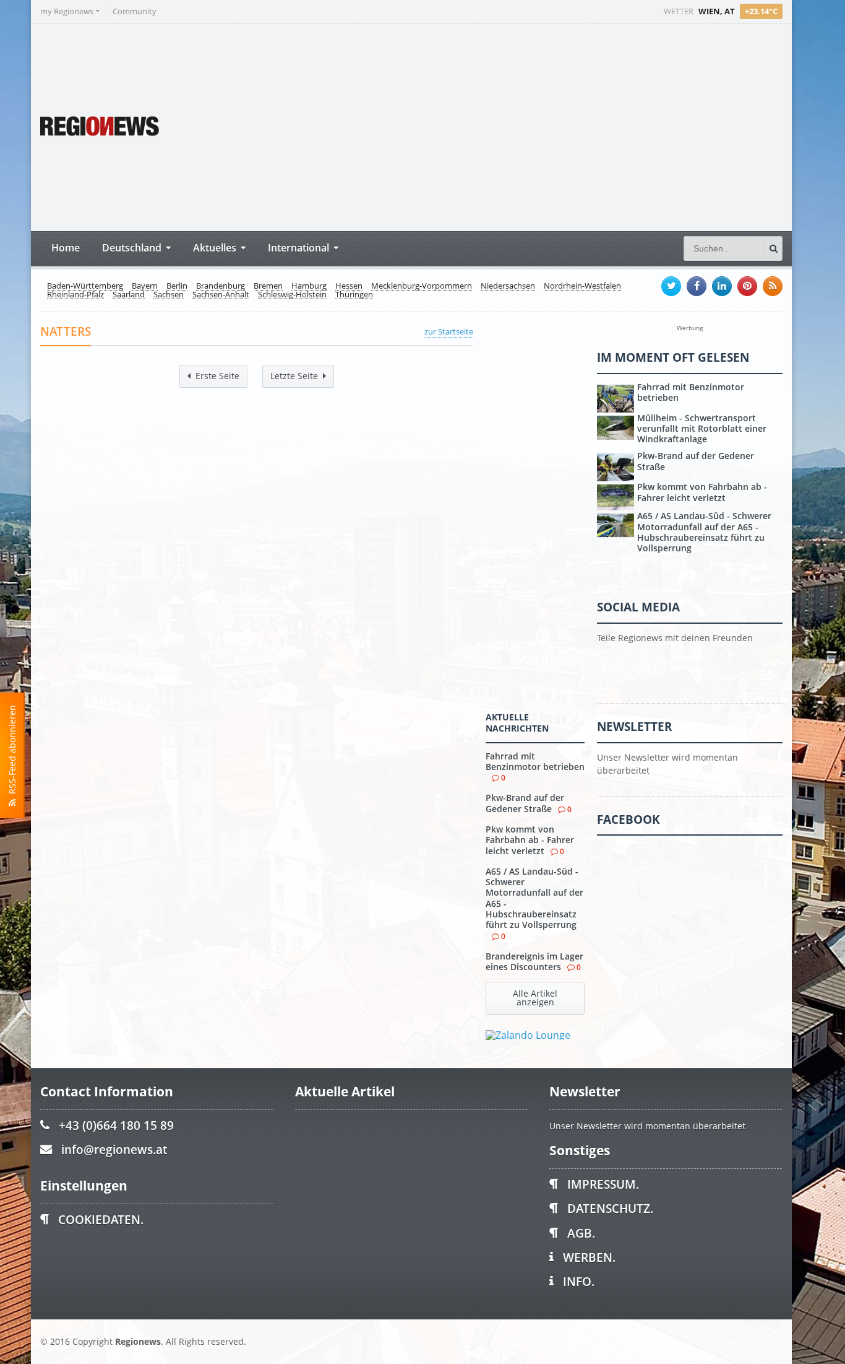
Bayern (145, 286)
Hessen (348, 286)
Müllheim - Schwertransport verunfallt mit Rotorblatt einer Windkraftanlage (701, 428)
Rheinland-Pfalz (75, 295)
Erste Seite (217, 376)
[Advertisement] (551, 125)
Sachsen (168, 295)
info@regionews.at (114, 1149)
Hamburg (309, 286)
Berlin (176, 286)
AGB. (581, 1233)
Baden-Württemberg (85, 286)
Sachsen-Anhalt (220, 295)
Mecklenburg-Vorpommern (421, 286)
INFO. (578, 1281)
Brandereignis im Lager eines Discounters (534, 961)
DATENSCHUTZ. (610, 1208)
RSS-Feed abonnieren (12, 752)
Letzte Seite (294, 376)
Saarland (129, 295)
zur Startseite (448, 331)
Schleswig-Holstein (292, 295)
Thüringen (354, 295)
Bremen (268, 286)
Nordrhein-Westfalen (582, 286)
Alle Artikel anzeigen (535, 997)
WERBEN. (589, 1257)
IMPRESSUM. (603, 1184)
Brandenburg (220, 286)
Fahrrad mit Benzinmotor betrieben (535, 761)
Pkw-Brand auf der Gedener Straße (525, 803)
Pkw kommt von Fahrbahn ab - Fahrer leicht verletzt (530, 840)
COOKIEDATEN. (101, 1219)
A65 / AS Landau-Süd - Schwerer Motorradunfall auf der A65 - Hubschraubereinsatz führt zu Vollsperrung (534, 897)
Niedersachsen (508, 286)
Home (65, 247)
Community (135, 11)
